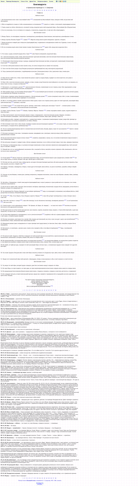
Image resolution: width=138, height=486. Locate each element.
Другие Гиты (33, 1)
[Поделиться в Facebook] (56, 1)
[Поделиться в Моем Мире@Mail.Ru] (60, 1)
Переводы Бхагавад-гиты (12, 1)
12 (42, 10)
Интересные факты (43, 1)
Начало (3, 1)
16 (51, 10)
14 (46, 10)
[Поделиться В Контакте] (65, 1)
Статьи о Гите (24, 1)
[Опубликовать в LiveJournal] (58, 1)
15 (49, 10)
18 (55, 10)
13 (44, 10)
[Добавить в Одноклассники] (62, 1)
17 (53, 10)
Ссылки (51, 1)
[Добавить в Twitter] (63, 1)
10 (37, 10)
